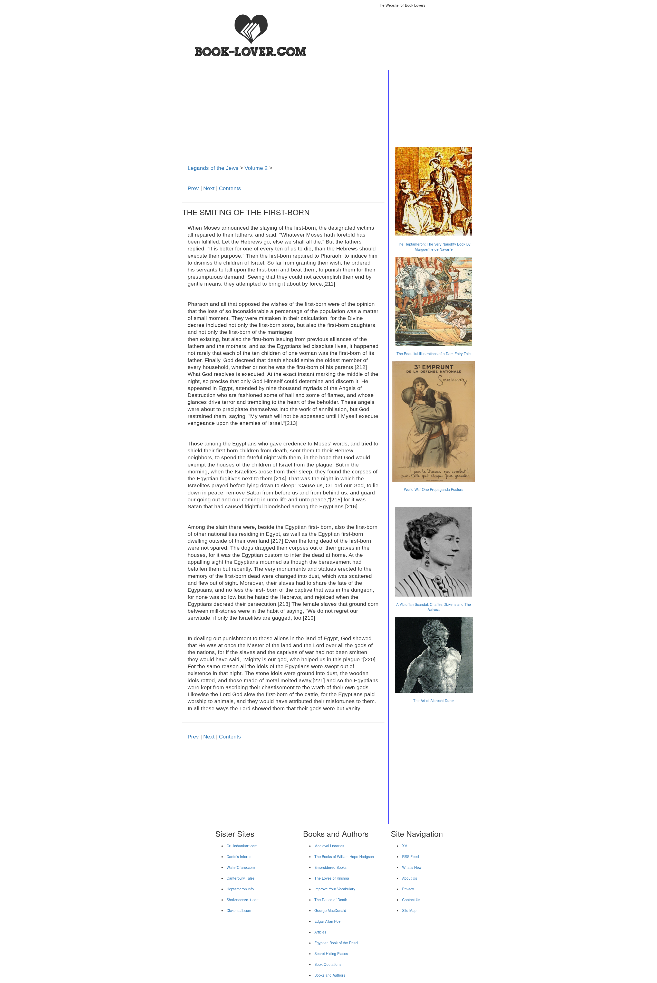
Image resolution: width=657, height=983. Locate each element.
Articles (320, 932)
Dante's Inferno (239, 856)
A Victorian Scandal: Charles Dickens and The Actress (433, 607)
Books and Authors (329, 975)
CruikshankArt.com (242, 845)
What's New (411, 867)
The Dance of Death (330, 899)
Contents (230, 188)
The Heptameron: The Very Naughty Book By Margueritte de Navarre (433, 246)
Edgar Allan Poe (327, 921)
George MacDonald (330, 910)
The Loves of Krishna (331, 878)
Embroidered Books (330, 867)
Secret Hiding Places (331, 953)
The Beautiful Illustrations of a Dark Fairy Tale (434, 353)
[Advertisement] (402, 32)
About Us (409, 878)
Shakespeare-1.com (243, 899)
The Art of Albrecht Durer (433, 700)
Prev (193, 188)
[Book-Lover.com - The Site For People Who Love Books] (255, 36)
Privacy (408, 888)
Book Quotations (327, 964)
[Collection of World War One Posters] (433, 421)
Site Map (409, 910)
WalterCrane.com (241, 867)
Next (209, 188)
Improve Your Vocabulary (334, 888)
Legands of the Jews (213, 168)
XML (406, 845)
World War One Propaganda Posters (433, 489)
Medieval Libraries (329, 845)
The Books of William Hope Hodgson (344, 856)
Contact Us (411, 899)
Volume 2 (256, 168)
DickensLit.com (239, 910)
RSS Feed (410, 856)
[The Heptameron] (433, 191)
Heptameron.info (240, 888)
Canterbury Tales (241, 878)
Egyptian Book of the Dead (336, 942)
